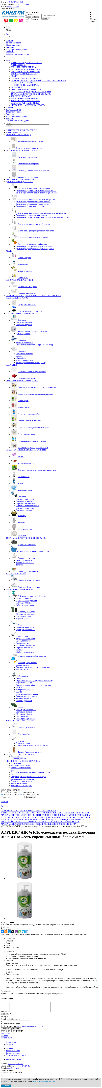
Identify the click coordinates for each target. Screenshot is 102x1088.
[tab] (51, 927)
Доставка (10, 47)
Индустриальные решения (17, 49)
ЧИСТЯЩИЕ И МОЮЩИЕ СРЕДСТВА (28, 105)
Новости (9, 1044)
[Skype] (23, 931)
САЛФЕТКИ (16, 87)
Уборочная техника (14, 45)
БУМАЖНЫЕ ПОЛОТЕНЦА (23, 67)
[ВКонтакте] (2, 931)
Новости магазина (11, 794)
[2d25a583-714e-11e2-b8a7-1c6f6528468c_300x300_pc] (24, 878)
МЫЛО (14, 76)
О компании (11, 1042)
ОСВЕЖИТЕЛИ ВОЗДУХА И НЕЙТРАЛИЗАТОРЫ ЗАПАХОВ (38, 80)
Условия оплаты (13, 1051)
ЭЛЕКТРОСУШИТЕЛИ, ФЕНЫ (25, 103)
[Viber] (16, 931)
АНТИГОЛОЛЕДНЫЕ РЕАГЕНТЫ (26, 63)
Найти (9, 126)
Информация (6, 1038)
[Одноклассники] (5, 931)
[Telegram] (26, 931)
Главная (9, 40)
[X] (12, 931)
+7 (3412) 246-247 (15, 2)
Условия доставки (13, 1053)
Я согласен (6, 1086)
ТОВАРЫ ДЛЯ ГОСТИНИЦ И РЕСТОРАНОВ (31, 94)
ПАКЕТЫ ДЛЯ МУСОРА (22, 83)
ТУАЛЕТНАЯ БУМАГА (21, 96)
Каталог (9, 34)
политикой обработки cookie (45, 1081)
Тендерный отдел (13, 43)
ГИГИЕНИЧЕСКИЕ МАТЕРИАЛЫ (26, 69)
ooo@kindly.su (13, 6)
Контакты (10, 52)
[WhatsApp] (19, 931)
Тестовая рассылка (31, 794)
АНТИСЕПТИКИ (18, 65)
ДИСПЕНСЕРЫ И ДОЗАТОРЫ (24, 74)
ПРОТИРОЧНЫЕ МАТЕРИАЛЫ (25, 85)
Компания (5, 1033)
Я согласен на (24, 1026)
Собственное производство (17, 54)
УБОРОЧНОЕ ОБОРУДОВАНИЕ (25, 98)
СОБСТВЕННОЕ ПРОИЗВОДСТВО (27, 89)
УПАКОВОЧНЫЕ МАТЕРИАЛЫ (25, 101)
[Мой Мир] (9, 931)
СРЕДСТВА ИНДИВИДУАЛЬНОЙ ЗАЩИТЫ (31, 92)
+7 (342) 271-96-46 (22, 4)
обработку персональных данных (30, 1026)
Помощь (4, 1035)
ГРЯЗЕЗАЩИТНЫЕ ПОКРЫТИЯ (25, 72)
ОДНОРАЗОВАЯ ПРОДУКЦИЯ (25, 78)
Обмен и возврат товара (16, 1055)
